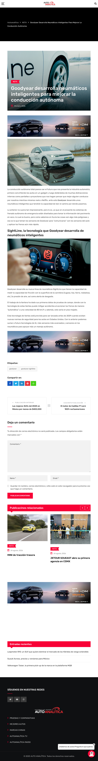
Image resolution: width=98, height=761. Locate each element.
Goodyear (62, 200)
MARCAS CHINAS (17, 730)
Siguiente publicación (73, 403)
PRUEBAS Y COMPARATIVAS (22, 718)
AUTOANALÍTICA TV (18, 736)
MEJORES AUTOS (17, 724)
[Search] (95, 3)
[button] (82, 508)
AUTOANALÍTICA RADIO (20, 742)
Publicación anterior (24, 402)
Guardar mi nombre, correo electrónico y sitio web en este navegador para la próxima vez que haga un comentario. (50, 487)
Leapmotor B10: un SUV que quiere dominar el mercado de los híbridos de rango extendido (47, 652)
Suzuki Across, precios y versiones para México (28, 659)
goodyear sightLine (28, 369)
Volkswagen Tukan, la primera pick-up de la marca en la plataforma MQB (39, 665)
